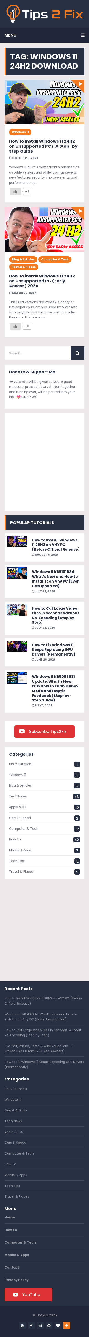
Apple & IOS (18, 807)
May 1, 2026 (43, 705)
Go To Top (66, 1325)
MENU (10, 35)
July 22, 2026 (44, 628)
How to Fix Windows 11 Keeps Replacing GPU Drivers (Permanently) (53, 649)
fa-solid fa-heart (58, 1325)
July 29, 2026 (44, 591)
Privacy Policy (17, 1280)
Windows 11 (20, 132)
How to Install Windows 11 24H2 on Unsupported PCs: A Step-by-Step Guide (44, 146)
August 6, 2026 (46, 555)
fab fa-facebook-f (31, 1325)
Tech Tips (17, 861)
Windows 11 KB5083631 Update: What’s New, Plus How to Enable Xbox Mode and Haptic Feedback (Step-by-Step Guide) (55, 688)
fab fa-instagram (40, 1325)
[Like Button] (15, 191)
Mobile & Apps (20, 850)
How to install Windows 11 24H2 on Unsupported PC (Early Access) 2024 (42, 281)
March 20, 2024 (24, 293)
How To (15, 839)
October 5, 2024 (25, 158)
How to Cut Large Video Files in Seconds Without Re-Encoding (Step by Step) (55, 615)
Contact (12, 1267)
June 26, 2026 (45, 659)
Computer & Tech (55, 259)
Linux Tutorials (20, 764)
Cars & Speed (20, 818)
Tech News (17, 796)
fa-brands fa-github (49, 1325)
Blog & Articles (23, 259)
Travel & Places (24, 267)
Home (10, 1217)
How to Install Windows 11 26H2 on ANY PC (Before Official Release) (56, 544)
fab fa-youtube (22, 1325)
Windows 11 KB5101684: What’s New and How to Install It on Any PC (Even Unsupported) (56, 578)
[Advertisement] (44, 462)
